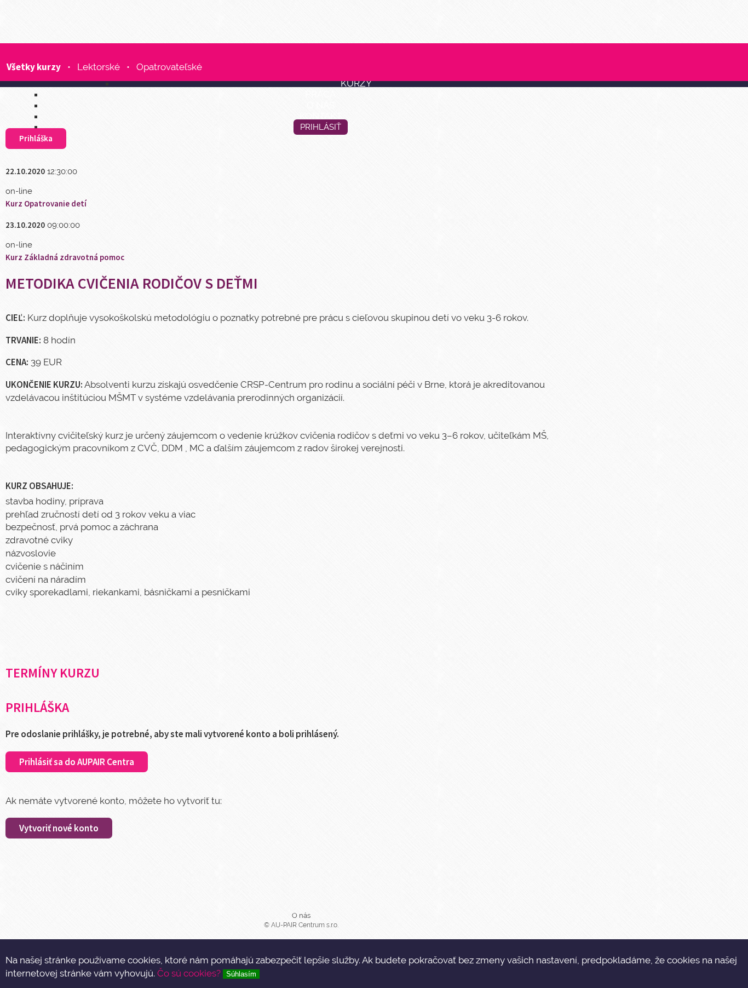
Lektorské (98, 66)
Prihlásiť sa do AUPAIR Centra (76, 762)
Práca (320, 94)
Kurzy (356, 83)
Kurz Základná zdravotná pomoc (64, 257)
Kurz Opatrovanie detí (46, 203)
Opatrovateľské (169, 66)
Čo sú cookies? (189, 973)
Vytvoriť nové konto (59, 828)
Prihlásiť (320, 127)
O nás (321, 105)
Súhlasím (241, 974)
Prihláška (36, 138)
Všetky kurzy (34, 67)
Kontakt (321, 116)
